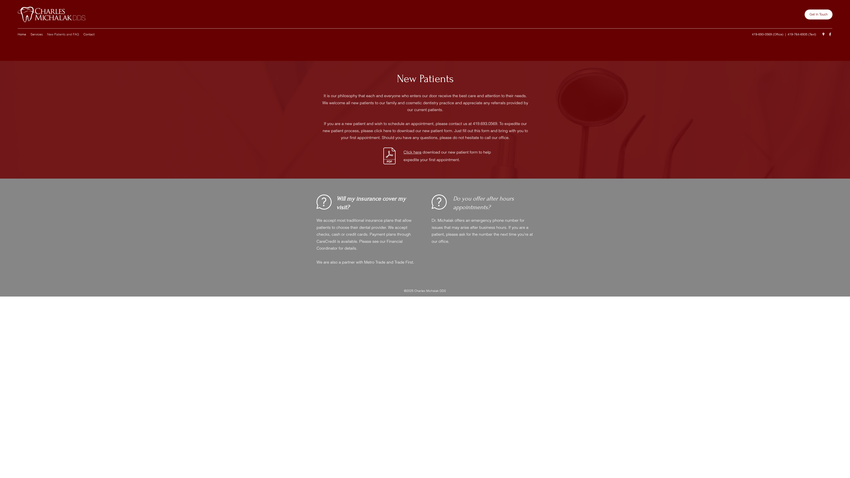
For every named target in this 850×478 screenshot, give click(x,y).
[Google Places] (823, 34)
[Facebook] (830, 34)
